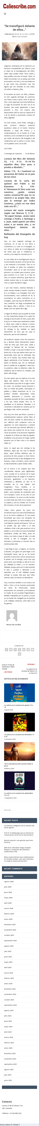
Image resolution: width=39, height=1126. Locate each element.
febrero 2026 (9, 914)
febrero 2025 (9, 978)
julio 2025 (7, 951)
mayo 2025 (8, 962)
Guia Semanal (22, 36)
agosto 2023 (8, 1069)
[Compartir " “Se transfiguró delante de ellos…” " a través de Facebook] (6, 649)
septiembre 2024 (10, 1005)
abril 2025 (7, 967)
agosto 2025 (8, 946)
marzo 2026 (8, 908)
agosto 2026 (8, 881)
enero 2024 (8, 1048)
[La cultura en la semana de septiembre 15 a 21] (19, 780)
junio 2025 (8, 957)
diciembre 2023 (9, 1053)
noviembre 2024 (10, 994)
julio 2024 (7, 1016)
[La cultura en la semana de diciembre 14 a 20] (19, 722)
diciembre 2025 (9, 924)
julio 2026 (7, 887)
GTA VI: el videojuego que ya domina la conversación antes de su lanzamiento (19, 834)
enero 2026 (8, 919)
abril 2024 (7, 1032)
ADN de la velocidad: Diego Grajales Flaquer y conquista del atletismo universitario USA (17, 850)
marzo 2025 (8, 973)
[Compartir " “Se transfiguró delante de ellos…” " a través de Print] (19, 654)
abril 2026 (7, 903)
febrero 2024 (9, 1043)
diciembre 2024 (9, 989)
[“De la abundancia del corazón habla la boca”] (19, 751)
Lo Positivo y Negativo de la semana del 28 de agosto (19, 827)
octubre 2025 (9, 935)
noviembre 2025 (10, 930)
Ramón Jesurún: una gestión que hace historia (18, 841)
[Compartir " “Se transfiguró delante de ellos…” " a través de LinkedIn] (24, 649)
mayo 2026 (8, 898)
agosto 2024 (8, 1010)
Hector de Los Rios (21, 34)
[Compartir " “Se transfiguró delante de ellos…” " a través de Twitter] (11, 649)
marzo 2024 (8, 1037)
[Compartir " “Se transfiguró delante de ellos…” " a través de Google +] (15, 649)
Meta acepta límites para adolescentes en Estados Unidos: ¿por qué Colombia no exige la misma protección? (19, 859)
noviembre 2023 (10, 1059)
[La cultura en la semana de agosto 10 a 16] (19, 692)
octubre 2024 (9, 1000)
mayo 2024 (8, 1027)
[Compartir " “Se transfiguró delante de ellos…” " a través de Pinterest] (19, 649)
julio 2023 (7, 1075)
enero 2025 (8, 984)
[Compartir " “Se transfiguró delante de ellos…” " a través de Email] (32, 649)
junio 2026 (8, 892)
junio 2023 (8, 1080)
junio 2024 (8, 1021)
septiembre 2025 (10, 941)
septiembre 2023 (10, 1064)
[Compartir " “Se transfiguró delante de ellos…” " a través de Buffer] (28, 649)
